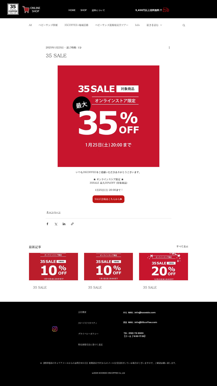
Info (137, 25)
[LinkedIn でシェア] (64, 223)
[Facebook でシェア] (47, 223)
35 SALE (40, 287)
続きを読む (153, 25)
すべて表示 (182, 246)
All (30, 25)
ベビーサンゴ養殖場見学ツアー (111, 25)
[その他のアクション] (169, 48)
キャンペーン (53, 212)
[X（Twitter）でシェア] (55, 223)
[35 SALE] (53, 266)
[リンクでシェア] (72, 223)
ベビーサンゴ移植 (48, 25)
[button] (183, 25)
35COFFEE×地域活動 (76, 25)
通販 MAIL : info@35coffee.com (140, 322)
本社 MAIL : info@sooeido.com (139, 312)
